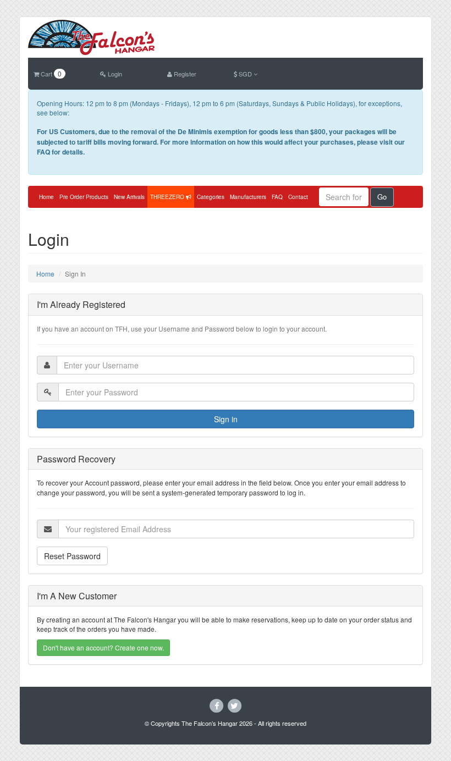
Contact (298, 197)
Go (382, 196)
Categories (210, 197)
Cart (50, 73)
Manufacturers (248, 197)
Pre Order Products (83, 197)
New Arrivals (129, 197)
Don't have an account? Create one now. (103, 647)
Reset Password (72, 555)
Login (114, 73)
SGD (245, 73)
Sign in (226, 418)
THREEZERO (168, 197)
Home (46, 197)
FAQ (277, 197)
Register (184, 73)
